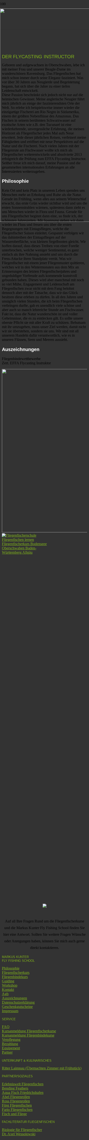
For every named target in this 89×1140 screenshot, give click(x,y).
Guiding (8, 981)
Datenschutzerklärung (18, 1002)
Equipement (11, 1048)
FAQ (5, 1027)
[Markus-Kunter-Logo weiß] (25, 552)
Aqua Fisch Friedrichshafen (22, 1093)
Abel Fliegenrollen (16, 1097)
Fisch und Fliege (14, 1114)
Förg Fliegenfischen (17, 1105)
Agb (5, 994)
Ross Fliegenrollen (16, 1101)
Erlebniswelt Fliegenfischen (22, 1084)
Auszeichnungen (14, 998)
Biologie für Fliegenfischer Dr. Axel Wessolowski (22, 1132)
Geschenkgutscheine (17, 1007)
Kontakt (8, 990)
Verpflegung (11, 1040)
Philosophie (10, 968)
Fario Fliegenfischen (17, 1110)
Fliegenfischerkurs (15, 973)
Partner (7, 1052)
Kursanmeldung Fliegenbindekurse (28, 1035)
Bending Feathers (15, 1088)
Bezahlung (10, 1044)
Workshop (9, 985)
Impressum (10, 1011)
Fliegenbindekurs (15, 977)
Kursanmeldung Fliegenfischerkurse (29, 1031)
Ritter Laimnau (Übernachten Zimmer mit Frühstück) (41, 1068)
